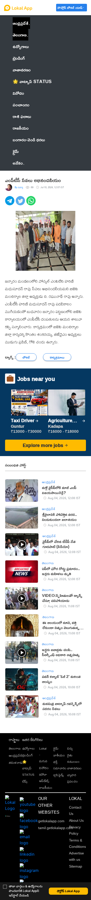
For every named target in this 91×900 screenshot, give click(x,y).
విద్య (70, 748)
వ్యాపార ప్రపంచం (72, 778)
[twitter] (21, 203)
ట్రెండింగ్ (27, 755)
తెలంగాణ (20, 34)
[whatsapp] (31, 203)
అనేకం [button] (18, 163)
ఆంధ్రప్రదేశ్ (20, 23)
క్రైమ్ (56, 748)
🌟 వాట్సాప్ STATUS (28, 768)
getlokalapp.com (51, 821)
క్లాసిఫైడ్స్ (58, 775)
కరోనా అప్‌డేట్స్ (44, 777)
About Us (76, 820)
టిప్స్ (25, 781)
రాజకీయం (45, 787)
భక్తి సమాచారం (59, 764)
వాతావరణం (74, 768)
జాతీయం (59, 755)
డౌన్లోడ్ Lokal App (68, 891)
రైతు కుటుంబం (73, 758)
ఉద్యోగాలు (28, 748)
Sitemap (75, 866)
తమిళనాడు (16, 762)
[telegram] (10, 203)
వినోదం (44, 768)
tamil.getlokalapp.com (55, 828)
